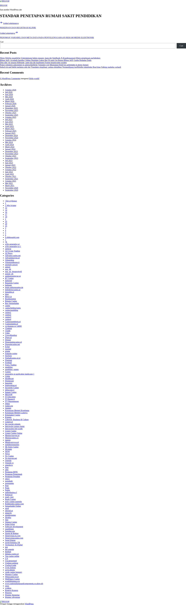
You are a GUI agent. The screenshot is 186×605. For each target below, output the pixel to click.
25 (6, 226)
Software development (14, 527)
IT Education (10, 397)
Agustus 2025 (10, 117)
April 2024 (9, 144)
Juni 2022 (9, 172)
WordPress (29, 604)
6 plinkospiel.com (12, 237)
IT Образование (12, 401)
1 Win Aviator (10, 205)
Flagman (8, 360)
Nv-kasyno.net (11, 458)
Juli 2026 (8, 92)
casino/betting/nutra (13, 308)
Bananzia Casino (12, 283)
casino (7, 306)
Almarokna (9, 260)
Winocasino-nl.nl (12, 577)
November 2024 (11, 138)
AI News (8, 253)
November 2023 (11, 154)
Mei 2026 (9, 97)
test (6, 547)
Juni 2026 (9, 94)
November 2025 (11, 110)
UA (6, 558)
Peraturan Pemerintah (13, 474)
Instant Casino (10, 392)
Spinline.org (10, 531)
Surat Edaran (10, 540)
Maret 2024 (9, 147)
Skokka (8, 517)
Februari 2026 (10, 103)
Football (8, 363)
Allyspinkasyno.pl (12, 258)
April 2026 (9, 99)
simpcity (8, 513)
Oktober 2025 (10, 113)
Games (8, 372)
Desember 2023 (11, 151)
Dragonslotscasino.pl (13, 342)
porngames (9, 483)
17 (6, 214)
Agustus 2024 (10, 140)
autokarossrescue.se (13, 276)
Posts (7, 488)
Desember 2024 (11, 135)
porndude (9, 481)
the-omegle (9, 549)
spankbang (9, 529)
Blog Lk (8, 296)
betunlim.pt (9, 292)
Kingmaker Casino (12, 415)
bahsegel (8, 281)
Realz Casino (10, 499)
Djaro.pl (8, 337)
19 (6, 217)
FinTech (8, 356)
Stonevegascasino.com (14, 538)
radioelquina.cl (11, 492)
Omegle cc (9, 463)
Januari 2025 (10, 133)
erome (7, 351)
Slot (6, 520)
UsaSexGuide (10, 565)
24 (6, 224)
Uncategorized (11, 561)
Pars (6, 467)
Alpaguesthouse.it (12, 262)
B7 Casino (9, 278)
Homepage (9, 381)
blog (7, 294)
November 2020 (11, 188)
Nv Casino (9, 456)
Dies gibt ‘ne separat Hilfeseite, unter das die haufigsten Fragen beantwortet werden (33, 62)
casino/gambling (11, 310)
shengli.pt (9, 511)
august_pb (9, 274)
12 (6, 208)
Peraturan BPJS (11, 472)
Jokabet (8, 408)
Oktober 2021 (10, 176)
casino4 (8, 319)
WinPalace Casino (12, 579)
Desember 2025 (11, 108)
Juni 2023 (9, 163)
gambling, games (12, 369)
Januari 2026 (10, 106)
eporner (8, 349)
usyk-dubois (10, 570)
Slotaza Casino (11, 522)
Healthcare (9, 378)
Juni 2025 (9, 122)
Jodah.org (9, 406)
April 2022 (9, 174)
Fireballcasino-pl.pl (12, 358)
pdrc (7, 470)
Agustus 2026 (10, 90)
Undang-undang (11, 563)
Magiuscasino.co (11, 438)
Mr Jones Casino (11, 447)
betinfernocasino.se (12, 290)
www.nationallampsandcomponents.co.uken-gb (24, 583)
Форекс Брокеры (12, 595)
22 (6, 221)
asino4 (7, 267)
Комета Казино (11, 590)
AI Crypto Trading (12, 251)
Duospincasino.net (12, 344)
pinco (7, 479)
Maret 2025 (9, 129)
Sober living (10, 524)
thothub (8, 552)
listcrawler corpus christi (14, 426)
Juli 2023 (8, 160)
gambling (9, 367)
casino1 (8, 312)
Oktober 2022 (10, 167)
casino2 (8, 315)
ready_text (9, 497)
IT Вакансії (10, 399)
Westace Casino (11, 574)
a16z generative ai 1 (13, 246)
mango (8, 440)
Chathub (8, 328)
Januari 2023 (10, 165)
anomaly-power (11, 265)
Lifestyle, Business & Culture (17, 419)
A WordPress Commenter (10, 78)
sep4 (7, 508)
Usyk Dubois (10, 568)
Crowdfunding (11, 335)
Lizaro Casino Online (13, 433)
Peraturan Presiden (12, 476)
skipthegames (10, 515)
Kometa (8, 417)
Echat (7, 347)
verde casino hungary (13, 572)
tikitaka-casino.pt (12, 554)
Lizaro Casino (10, 431)
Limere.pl (9, 422)
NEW (7, 451)
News (7, 454)
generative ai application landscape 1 (19, 374)
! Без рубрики (11, 201)
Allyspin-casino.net (12, 255)
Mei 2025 (9, 124)
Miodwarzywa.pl (12, 442)
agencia (8, 249)
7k (6, 242)
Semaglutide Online (13, 506)
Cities (7, 333)
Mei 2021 (9, 183)
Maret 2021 (9, 185)
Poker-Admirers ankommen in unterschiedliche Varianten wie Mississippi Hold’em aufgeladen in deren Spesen (44, 65)
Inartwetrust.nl (11, 385)
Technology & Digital (14, 545)
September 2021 (11, 179)
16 (6, 212)
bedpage (8, 285)
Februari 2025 (10, 131)
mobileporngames (12, 445)
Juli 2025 (8, 119)
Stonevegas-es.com (12, 536)
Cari (1, 42)
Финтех (8, 593)
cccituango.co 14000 (13, 326)
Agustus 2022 (10, 170)
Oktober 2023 (10, 156)
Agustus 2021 (10, 181)
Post (6, 486)
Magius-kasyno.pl (12, 435)
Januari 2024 (10, 149)
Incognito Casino (12, 388)
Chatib (7, 331)
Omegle (8, 460)
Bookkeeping (10, 299)
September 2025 (11, 115)
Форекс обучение (12, 597)
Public (7, 490)
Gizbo (7, 376)
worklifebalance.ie (12, 581)
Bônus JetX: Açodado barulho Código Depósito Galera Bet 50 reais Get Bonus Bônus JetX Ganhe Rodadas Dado (45, 60)
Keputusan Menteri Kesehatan (17, 410)
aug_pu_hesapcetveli (13, 271)
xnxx (7, 586)
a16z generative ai (12, 244)
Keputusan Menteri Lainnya (16, 413)
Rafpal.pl (8, 495)
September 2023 (11, 158)
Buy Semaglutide (12, 303)
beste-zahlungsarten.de (14, 287)
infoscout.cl (9, 390)
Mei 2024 (9, 142)
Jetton (7, 404)
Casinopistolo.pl (11, 324)
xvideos (8, 588)
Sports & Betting (11, 533)
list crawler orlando (12, 424)
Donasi (8, 340)
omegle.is (9, 465)
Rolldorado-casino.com (14, 504)
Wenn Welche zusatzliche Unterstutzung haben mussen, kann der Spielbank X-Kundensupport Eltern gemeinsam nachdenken (50, 58)
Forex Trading (10, 365)
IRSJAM (3, 5)
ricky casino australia (13, 501)
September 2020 (11, 190)
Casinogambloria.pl (13, 322)
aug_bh (8, 269)
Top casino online (12, 556)
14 (6, 210)
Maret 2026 (9, 101)
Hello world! (34, 78)
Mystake (8, 449)
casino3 (8, 317)
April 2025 (9, 126)
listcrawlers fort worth (14, 429)
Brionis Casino (11, 301)
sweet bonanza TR (12, 542)
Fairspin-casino (11, 353)
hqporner (8, 383)
